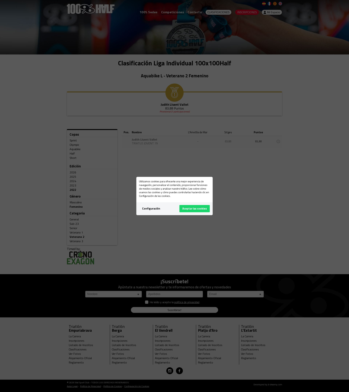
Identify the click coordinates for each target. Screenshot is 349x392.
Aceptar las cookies (194, 208)
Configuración (151, 208)
